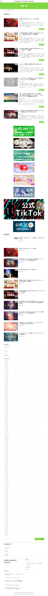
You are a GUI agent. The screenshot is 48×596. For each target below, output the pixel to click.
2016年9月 (6, 505)
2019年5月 (6, 454)
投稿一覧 (27, 569)
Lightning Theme (23, 594)
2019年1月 (6, 460)
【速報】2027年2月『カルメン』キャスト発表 (29, 18)
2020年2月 (6, 443)
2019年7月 (6, 450)
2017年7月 (6, 492)
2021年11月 (6, 422)
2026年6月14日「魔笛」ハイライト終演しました (28, 269)
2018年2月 (6, 477)
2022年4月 (6, 414)
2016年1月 (6, 513)
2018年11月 (6, 465)
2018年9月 (6, 467)
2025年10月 (6, 376)
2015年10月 (6, 520)
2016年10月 (6, 503)
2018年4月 (6, 475)
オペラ (6, 549)
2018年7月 (6, 469)
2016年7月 (6, 507)
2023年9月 (6, 397)
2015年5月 (6, 528)
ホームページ (28, 561)
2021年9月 (6, 424)
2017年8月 (6, 490)
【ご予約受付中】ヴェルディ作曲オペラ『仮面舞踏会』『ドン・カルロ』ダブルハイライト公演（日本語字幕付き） (13, 581)
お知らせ (6, 351)
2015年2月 (6, 530)
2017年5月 (6, 494)
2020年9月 (6, 439)
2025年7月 (6, 378)
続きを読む (41, 29)
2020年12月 (6, 433)
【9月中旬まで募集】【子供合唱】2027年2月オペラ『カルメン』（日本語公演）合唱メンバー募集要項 (14, 588)
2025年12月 (6, 371)
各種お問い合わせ (28, 567)
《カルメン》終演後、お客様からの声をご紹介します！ (30, 64)
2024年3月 (6, 390)
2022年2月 (6, 416)
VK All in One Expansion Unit (31, 594)
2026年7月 (6, 363)
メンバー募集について (29, 565)
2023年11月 (6, 395)
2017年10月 (6, 486)
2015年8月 (6, 524)
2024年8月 (6, 386)
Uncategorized (7, 547)
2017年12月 (6, 482)
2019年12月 (6, 448)
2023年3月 (6, 401)
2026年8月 (6, 361)
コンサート (6, 353)
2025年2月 (6, 382)
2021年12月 (6, 420)
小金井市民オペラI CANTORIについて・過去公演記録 (34, 563)
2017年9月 (6, 488)
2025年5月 (6, 380)
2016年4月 (6, 509)
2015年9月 (6, 522)
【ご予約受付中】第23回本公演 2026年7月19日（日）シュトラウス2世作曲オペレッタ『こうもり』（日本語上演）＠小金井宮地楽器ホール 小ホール (31, 302)
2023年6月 (6, 399)
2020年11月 (6, 435)
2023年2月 (6, 403)
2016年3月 (6, 511)
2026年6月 (6, 365)
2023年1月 (6, 405)
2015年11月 (6, 518)
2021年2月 (6, 431)
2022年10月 (6, 412)
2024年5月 (6, 388)
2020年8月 (6, 441)
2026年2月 (6, 369)
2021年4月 (6, 429)
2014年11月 (6, 535)
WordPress (18, 594)
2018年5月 (6, 473)
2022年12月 (6, 407)
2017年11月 (6, 484)
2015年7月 (6, 526)
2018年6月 (6, 471)
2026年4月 (6, 367)
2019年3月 (6, 456)
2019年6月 (6, 452)
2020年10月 (6, 437)
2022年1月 (6, 418)
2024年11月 (6, 384)
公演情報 (6, 355)
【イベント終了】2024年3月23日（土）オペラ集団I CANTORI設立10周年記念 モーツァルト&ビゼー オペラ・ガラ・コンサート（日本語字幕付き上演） (31, 95)
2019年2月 (6, 458)
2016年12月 (6, 501)
